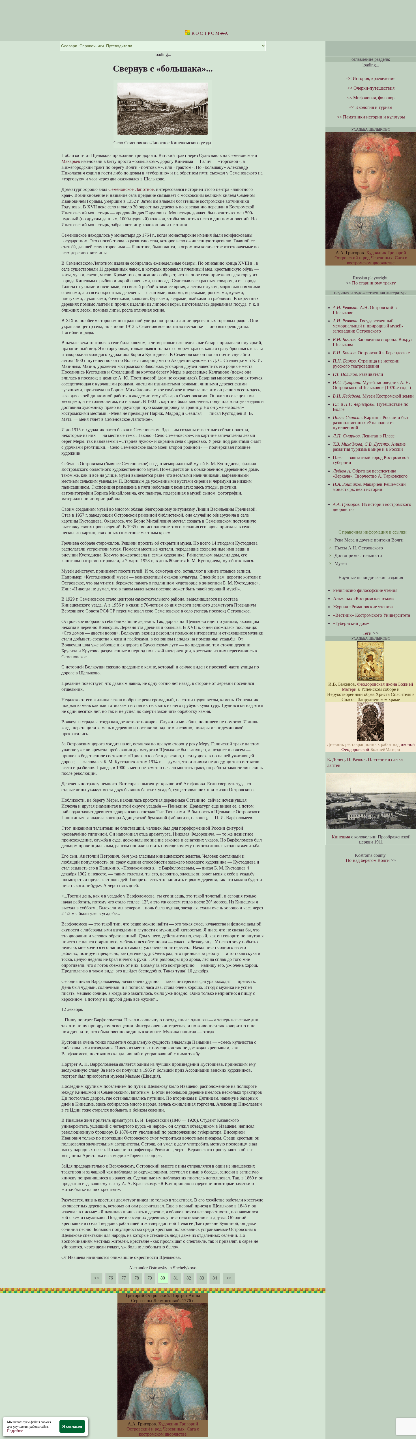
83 (202, 1278)
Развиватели (358, 374)
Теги (367, 633)
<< (96, 1278)
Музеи (340, 563)
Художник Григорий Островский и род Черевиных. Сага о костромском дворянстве (162, 1428)
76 (110, 1278)
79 (149, 1278)
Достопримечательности (358, 555)
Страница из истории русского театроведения (366, 363)
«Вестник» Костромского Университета (371, 615)
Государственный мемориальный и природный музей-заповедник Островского (368, 325)
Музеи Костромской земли (373, 396)
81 (175, 1278)
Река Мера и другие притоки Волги (369, 540)
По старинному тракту (374, 283)
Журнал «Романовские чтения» (363, 606)
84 (215, 1278)
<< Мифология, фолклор (370, 97)
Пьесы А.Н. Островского (358, 547)
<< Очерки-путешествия (370, 88)
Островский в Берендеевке (371, 352)
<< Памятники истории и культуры (371, 117)
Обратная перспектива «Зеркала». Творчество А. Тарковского (370, 473)
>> (228, 1278)
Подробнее (15, 1431)
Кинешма (341, 836)
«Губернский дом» (351, 623)
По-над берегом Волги (368, 860)
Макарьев (70, 161)
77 (123, 1278)
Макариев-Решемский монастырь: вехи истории (369, 487)
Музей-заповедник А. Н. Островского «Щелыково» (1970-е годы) (372, 385)
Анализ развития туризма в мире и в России (369, 447)
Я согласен (72, 1426)
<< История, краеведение (370, 78)
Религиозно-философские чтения (365, 590)
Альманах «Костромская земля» (363, 598)
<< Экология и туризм (370, 107)
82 (188, 1278)
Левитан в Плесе (363, 435)
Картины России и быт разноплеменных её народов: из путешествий (371, 422)
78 (136, 1278)
